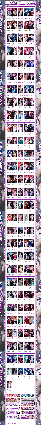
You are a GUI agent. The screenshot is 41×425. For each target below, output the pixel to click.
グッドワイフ (10, 423)
